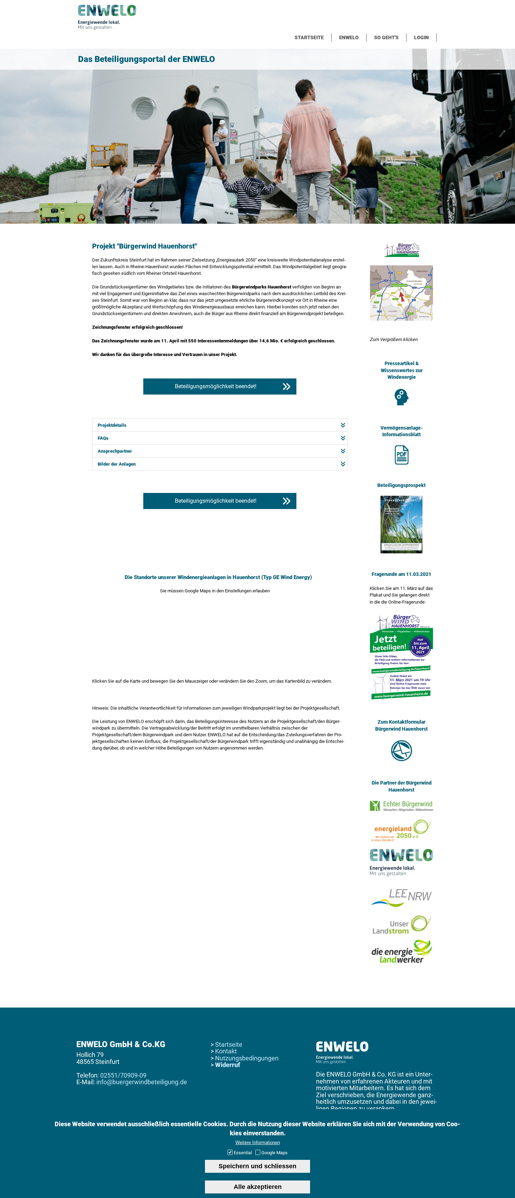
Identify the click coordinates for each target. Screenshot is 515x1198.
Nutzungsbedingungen (247, 1058)
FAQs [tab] (103, 438)
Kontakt (226, 1051)
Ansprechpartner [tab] (115, 451)
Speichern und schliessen (257, 1165)
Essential (243, 1152)
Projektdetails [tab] (112, 425)
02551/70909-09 (123, 1075)
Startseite (228, 1044)
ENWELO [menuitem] (349, 37)
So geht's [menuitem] (386, 37)
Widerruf (227, 1064)
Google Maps (274, 1152)
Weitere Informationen (257, 1142)
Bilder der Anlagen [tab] (117, 464)
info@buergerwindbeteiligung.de (141, 1082)
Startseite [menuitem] (309, 37)
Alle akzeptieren (258, 1186)
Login (421, 37)
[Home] (107, 28)
